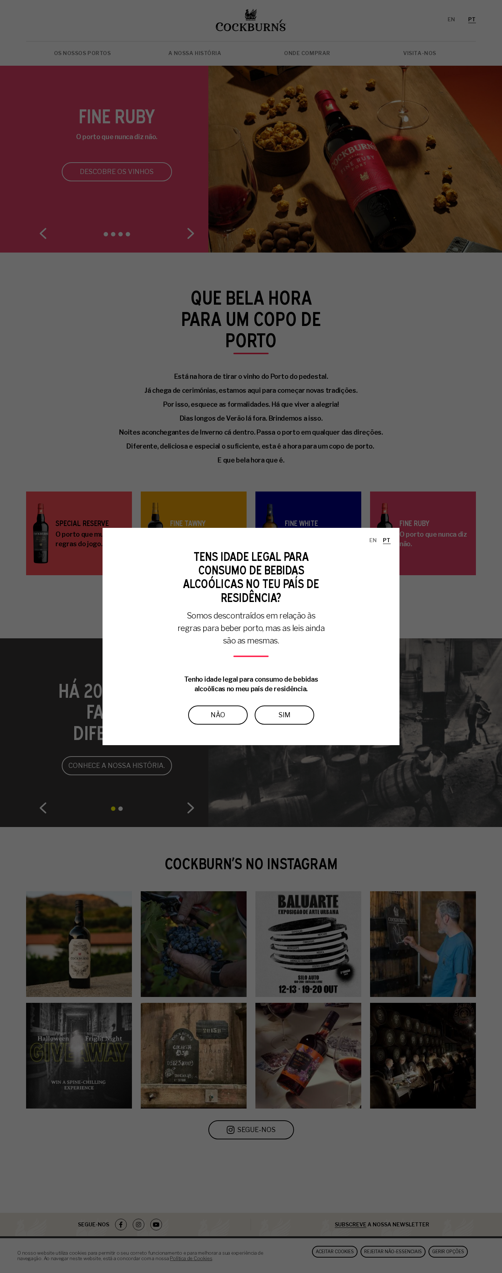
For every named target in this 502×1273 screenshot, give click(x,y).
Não (218, 715)
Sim (284, 715)
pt (387, 540)
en (373, 540)
